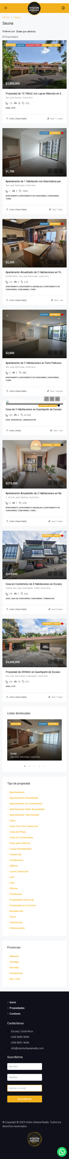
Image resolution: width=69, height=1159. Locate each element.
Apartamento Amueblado (24, 797)
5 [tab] (45, 766)
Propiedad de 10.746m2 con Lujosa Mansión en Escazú (37, 93)
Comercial (15, 854)
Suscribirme (24, 1099)
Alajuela (14, 956)
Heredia (14, 967)
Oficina (14, 888)
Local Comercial (19, 871)
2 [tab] (31, 766)
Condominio (16, 860)
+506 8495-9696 (19, 1037)
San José (15, 978)
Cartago (14, 961)
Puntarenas (16, 973)
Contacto (15, 1013)
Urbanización (17, 928)
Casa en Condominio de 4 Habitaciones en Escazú (34, 584)
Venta (53, 405)
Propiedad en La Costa (23, 905)
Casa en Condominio (21, 837)
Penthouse (16, 894)
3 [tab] (36, 766)
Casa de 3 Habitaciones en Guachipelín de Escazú (33, 409)
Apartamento (17, 792)
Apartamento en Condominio (26, 803)
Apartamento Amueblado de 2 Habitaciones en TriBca (35, 272)
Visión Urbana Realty (18, 119)
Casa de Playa (18, 831)
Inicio (13, 1002)
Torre (13, 916)
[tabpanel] (34, 740)
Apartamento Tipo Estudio (24, 814)
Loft (12, 877)
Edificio (14, 865)
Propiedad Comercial (22, 899)
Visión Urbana (15, 431)
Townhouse (16, 922)
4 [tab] (41, 766)
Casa (12, 820)
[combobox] (29, 31)
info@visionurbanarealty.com (27, 1048)
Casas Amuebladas (21, 848)
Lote (12, 882)
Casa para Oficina (20, 843)
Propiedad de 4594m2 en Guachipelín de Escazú (33, 672)
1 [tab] (26, 766)
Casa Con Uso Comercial (24, 826)
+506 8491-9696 (19, 1042)
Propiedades (17, 1008)
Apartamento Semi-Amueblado (27, 809)
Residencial (16, 911)
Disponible (44, 405)
